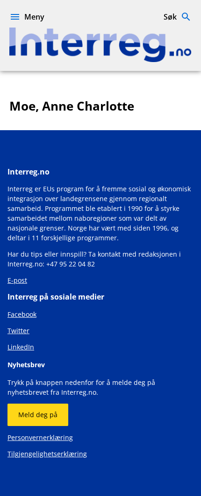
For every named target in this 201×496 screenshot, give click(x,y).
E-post (17, 280)
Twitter (18, 330)
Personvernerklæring (40, 437)
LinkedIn (20, 346)
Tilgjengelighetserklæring (47, 453)
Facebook (21, 314)
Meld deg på (37, 414)
